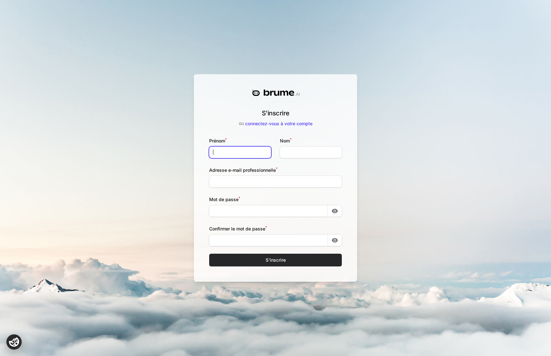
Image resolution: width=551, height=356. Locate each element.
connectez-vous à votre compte (278, 123)
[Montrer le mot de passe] (335, 211)
